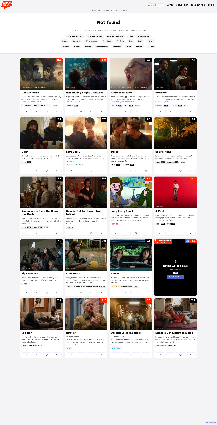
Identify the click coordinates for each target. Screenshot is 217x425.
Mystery (139, 46)
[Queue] (36, 111)
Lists (131, 36)
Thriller (88, 46)
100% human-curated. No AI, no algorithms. (109, 11)
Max (24, 346)
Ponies (115, 273)
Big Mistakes (29, 273)
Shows (179, 5)
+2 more (186, 105)
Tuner (114, 152)
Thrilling (120, 41)
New (186, 5)
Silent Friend (163, 152)
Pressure (161, 93)
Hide (57, 111)
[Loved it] (46, 111)
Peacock (161, 105)
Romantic (77, 41)
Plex (129, 105)
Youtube (176, 105)
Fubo (69, 348)
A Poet (159, 211)
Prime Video (116, 348)
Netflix (72, 105)
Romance (117, 46)
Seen (26, 111)
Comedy (65, 46)
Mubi (171, 224)
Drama (77, 46)
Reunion (71, 333)
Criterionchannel (30, 105)
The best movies (75, 36)
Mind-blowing (91, 41)
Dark (140, 41)
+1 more (55, 105)
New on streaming (115, 36)
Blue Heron (73, 273)
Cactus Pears (30, 93)
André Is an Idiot (121, 93)
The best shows (95, 36)
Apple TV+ (172, 346)
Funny (64, 41)
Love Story (73, 152)
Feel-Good (107, 41)
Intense (150, 41)
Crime (128, 46)
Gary (24, 152)
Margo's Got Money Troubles (174, 333)
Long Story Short (122, 211)
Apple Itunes (45, 105)
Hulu (26, 162)
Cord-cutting (198, 5)
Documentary (102, 46)
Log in (211, 5)
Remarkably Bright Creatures (84, 93)
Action (151, 46)
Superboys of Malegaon (126, 333)
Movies (170, 5)
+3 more (137, 105)
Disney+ (70, 165)
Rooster (26, 333)
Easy (131, 41)
